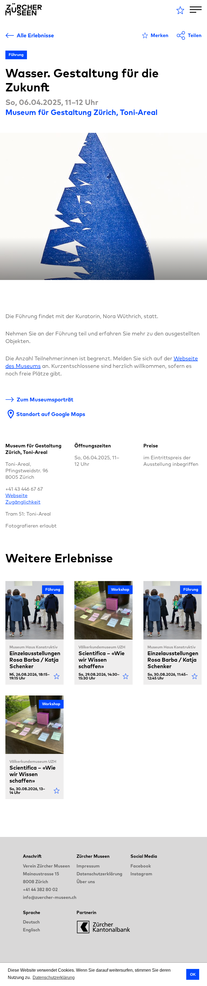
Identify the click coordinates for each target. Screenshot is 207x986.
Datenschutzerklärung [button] (54, 977)
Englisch (31, 929)
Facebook (140, 866)
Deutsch (31, 922)
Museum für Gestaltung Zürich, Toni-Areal (81, 112)
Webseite (16, 495)
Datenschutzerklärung (99, 873)
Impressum (88, 866)
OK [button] (193, 974)
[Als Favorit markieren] (57, 676)
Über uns (86, 881)
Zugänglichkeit (22, 502)
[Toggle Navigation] (196, 9)
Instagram (141, 873)
